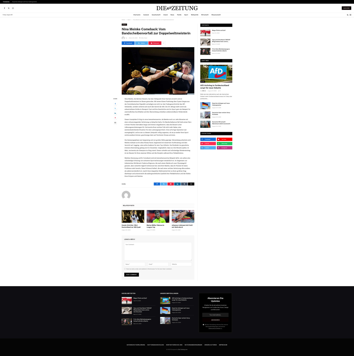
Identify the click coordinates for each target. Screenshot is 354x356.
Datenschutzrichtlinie (214, 328)
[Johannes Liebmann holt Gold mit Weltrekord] (183, 216)
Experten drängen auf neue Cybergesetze (24, 1)
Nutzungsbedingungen (193, 345)
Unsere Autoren (210, 345)
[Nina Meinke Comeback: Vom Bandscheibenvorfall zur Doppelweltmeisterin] (158, 71)
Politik (179, 15)
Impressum (223, 345)
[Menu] (350, 15)
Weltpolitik (194, 15)
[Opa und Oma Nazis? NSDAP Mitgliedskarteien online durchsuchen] (205, 42)
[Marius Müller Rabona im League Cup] (158, 216)
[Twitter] (115, 108)
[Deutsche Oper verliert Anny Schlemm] (205, 114)
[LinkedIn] (115, 113)
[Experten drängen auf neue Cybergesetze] (205, 105)
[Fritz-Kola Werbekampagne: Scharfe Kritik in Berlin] (205, 51)
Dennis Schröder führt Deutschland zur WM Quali (131, 226)
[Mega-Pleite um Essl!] (205, 32)
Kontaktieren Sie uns (174, 345)
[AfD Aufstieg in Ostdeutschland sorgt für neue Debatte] (216, 74)
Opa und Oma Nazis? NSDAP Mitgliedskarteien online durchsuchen (221, 40)
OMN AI (204, 90)
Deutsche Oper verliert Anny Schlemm (221, 113)
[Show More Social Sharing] (163, 43)
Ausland (146, 15)
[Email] (115, 122)
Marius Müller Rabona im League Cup (155, 226)
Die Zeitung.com (182, 349)
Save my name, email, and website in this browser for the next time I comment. (149, 269)
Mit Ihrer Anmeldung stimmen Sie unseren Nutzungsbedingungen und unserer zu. (216, 326)
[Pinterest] (115, 118)
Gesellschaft (156, 15)
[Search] (348, 15)
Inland (165, 15)
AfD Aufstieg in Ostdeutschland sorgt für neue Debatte (214, 86)
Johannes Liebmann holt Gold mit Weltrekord (182, 226)
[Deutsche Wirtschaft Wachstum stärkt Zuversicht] (205, 124)
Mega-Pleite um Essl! (218, 30)
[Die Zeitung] (177, 8)
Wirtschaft (205, 15)
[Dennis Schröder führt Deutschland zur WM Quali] (133, 216)
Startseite (136, 15)
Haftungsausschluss (155, 345)
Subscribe (346, 8)
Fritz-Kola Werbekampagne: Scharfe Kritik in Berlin (221, 50)
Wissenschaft (216, 15)
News (172, 15)
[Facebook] (115, 104)
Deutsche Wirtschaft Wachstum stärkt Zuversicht (221, 122)
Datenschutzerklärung (136, 345)
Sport (186, 15)
